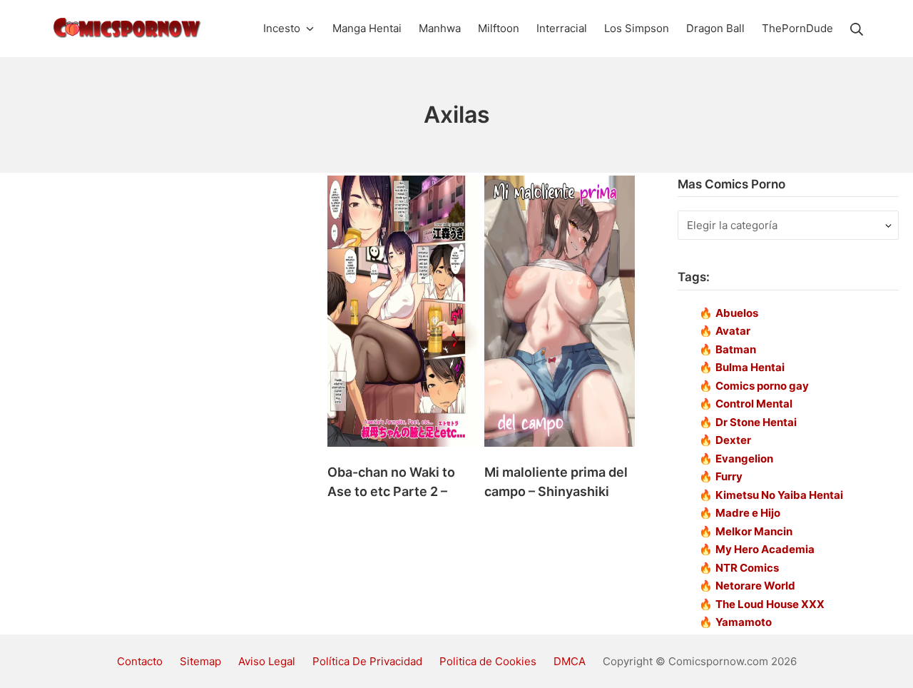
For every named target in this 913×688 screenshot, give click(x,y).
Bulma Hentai (750, 367)
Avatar (732, 331)
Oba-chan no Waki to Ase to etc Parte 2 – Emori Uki (391, 491)
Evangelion (744, 458)
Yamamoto (743, 622)
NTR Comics (747, 568)
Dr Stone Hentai (756, 422)
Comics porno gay (762, 386)
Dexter (733, 440)
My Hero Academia (765, 549)
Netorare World (755, 585)
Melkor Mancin (753, 531)
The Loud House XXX (770, 604)
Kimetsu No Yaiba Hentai (779, 495)
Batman (735, 349)
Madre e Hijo (747, 513)
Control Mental (753, 403)
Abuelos (736, 313)
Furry (729, 476)
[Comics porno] (126, 28)
